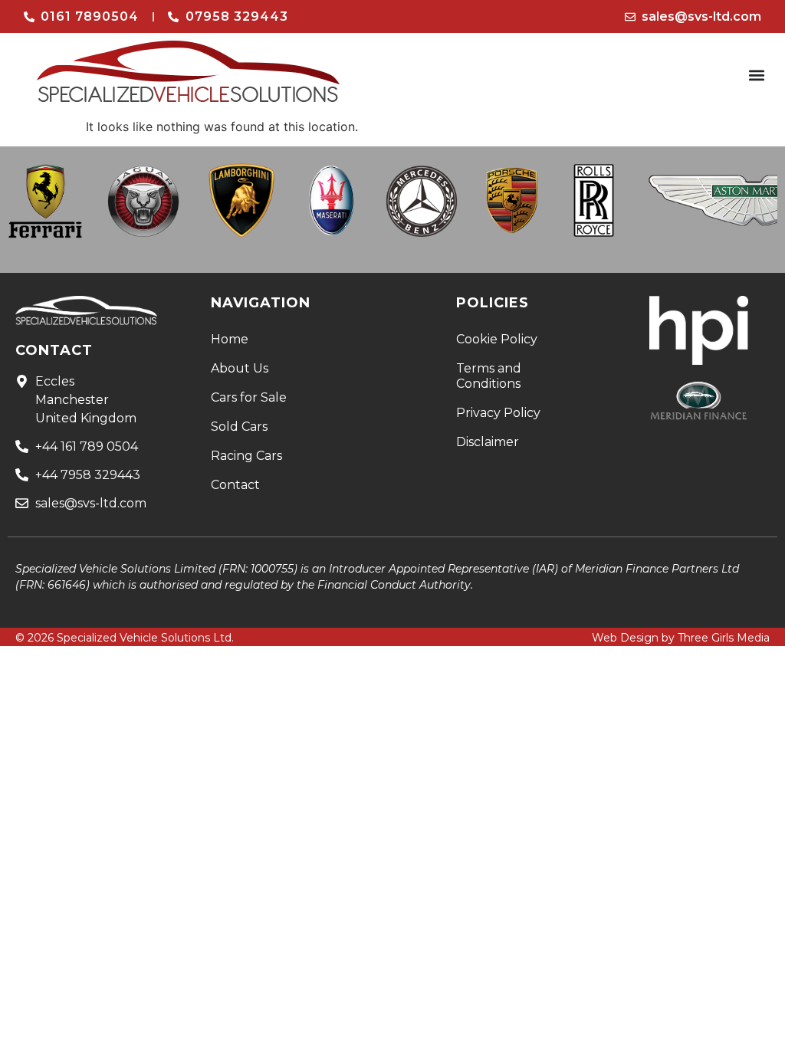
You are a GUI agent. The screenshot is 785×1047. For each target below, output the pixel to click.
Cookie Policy (496, 339)
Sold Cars (239, 426)
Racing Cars (246, 455)
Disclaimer (487, 442)
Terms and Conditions (488, 376)
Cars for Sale (249, 397)
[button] (757, 75)
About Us (239, 368)
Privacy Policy (498, 412)
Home (229, 339)
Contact (235, 485)
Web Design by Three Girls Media (681, 638)
